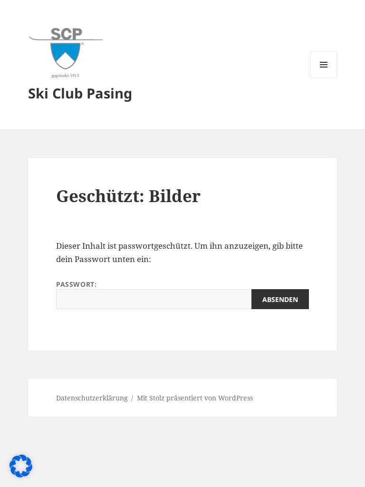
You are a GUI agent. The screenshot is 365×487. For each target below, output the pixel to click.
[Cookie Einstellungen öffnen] (21, 474)
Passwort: (76, 284)
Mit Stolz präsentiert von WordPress (195, 397)
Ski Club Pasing (80, 93)
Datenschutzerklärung (92, 397)
